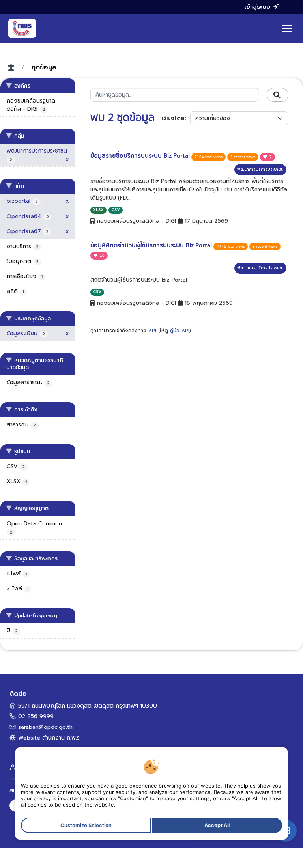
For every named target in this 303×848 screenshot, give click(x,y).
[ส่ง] (277, 95)
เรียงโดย (173, 118)
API (152, 330)
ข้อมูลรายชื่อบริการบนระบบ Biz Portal (140, 156)
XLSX (98, 210)
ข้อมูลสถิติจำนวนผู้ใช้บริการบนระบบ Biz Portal (151, 245)
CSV (115, 210)
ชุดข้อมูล (44, 67)
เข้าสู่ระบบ (257, 6)
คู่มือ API (179, 330)
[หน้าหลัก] (22, 28)
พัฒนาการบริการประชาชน (260, 169)
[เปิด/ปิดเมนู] (287, 28)
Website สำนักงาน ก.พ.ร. (49, 738)
